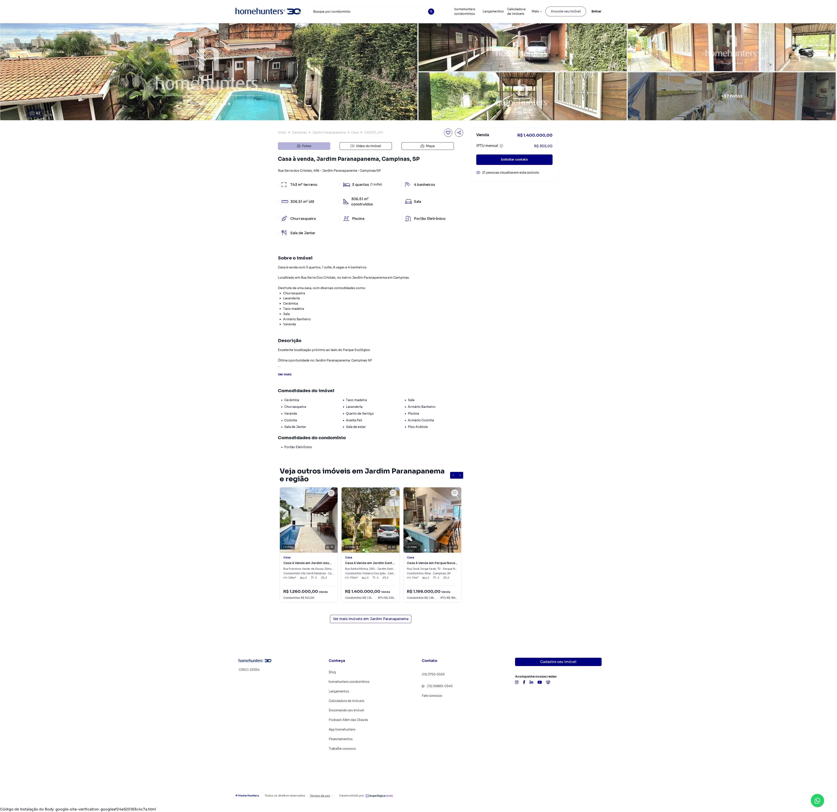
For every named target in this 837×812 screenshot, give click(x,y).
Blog (332, 672)
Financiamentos (341, 739)
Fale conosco (432, 696)
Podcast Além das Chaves (348, 720)
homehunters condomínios (464, 11)
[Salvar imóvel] (448, 133)
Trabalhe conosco (342, 749)
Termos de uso (320, 795)
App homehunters (342, 729)
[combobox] (372, 11)
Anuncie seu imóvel (566, 11)
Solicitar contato (514, 159)
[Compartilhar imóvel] (459, 133)
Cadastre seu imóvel (558, 661)
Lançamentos (493, 11)
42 (38, 113)
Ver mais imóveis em (370, 619)
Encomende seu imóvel (346, 710)
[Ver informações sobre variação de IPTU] (501, 145)
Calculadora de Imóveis (516, 11)
